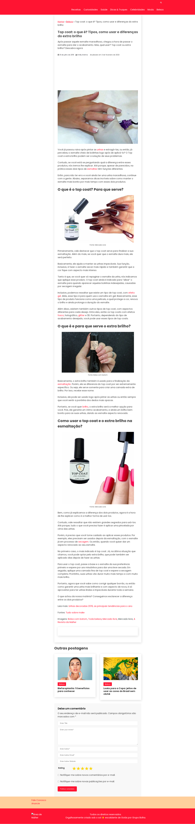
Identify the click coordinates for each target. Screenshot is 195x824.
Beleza (160, 9)
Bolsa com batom (77, 619)
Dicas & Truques (118, 9)
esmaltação (64, 384)
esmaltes (92, 168)
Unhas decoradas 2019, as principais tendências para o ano (100, 606)
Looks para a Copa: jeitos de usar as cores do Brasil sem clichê (119, 691)
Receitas (76, 9)
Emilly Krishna (82, 55)
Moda (150, 9)
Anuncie (35, 803)
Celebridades (137, 9)
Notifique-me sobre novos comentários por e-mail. (87, 775)
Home (61, 21)
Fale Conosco (38, 800)
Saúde (104, 9)
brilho (85, 406)
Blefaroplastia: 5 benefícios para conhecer (73, 690)
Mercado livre (110, 619)
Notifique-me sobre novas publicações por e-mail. (87, 781)
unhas (100, 149)
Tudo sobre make (75, 612)
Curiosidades (91, 9)
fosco (61, 315)
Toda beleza (95, 619)
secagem (83, 541)
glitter (81, 315)
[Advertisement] (98, 73)
